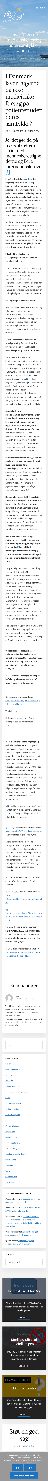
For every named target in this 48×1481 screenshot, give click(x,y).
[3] (40, 268)
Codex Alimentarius (13, 1069)
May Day (30, 1446)
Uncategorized (11, 1177)
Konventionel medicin (14, 1103)
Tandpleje (9, 1165)
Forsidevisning (10, 1075)
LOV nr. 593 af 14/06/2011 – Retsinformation (23, 831)
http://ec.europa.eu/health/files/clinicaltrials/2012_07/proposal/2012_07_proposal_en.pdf (23, 917)
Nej (30, 1468)
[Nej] (45, 1466)
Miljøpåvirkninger (12, 1126)
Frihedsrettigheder (14, 59)
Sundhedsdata (11, 1160)
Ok (17, 1468)
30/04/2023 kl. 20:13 (24, 999)
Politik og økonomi (12, 1143)
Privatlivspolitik (24, 1475)
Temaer (8, 1171)
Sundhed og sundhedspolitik (16, 1154)
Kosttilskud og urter (12, 1115)
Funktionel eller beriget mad (16, 1092)
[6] (6, 910)
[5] (18, 468)
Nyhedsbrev (10, 1132)
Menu (42, 8)
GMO (7, 1098)
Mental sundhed (11, 1120)
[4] (27, 379)
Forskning (9, 1081)
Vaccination (9, 1182)
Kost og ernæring (12, 1109)
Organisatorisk (11, 1137)
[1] (7, 172)
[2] (6, 806)
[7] (23, 590)
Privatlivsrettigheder (13, 1149)
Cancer (8, 1064)
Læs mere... (24, 1317)
